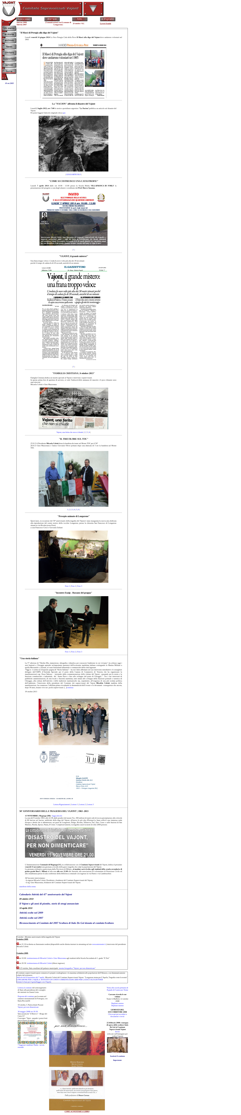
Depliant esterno (117, 1003)
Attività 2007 (21, 25)
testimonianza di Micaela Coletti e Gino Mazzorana (46, 958)
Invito (117, 1032)
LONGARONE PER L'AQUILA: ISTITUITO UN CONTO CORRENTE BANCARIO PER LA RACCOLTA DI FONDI (60, 980)
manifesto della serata (27, 886)
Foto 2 (73, 586)
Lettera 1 (74, 804)
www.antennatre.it (99, 944)
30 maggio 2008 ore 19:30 (28, 1011)
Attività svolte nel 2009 (31, 912)
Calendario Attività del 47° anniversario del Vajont (45, 894)
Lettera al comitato (25, 988)
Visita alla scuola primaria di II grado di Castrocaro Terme (117, 989)
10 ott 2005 (9, 83)
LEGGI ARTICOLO (73, 174)
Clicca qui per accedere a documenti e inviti (117, 1015)
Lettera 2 (82, 804)
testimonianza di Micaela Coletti (39, 963)
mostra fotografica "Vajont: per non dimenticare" (77, 968)
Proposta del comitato (26, 996)
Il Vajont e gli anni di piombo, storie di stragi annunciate (49, 903)
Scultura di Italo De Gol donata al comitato (81, 923)
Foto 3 (79, 586)
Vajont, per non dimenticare (28, 1007)
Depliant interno (117, 1005)
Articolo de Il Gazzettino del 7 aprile (30, 977)
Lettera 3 (90, 804)
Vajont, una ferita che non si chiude (69, 432)
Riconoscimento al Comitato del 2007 (39, 923)
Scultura (109, 923)
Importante (117, 1060)
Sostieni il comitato (117, 1056)
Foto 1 (67, 586)
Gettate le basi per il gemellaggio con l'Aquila (34, 982)
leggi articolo (57, 816)
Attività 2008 (21, 22)
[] (58, 23)
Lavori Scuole (105, 23)
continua (70, 687)
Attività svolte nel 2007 (31, 917)
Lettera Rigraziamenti (61, 804)
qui (64, 113)
